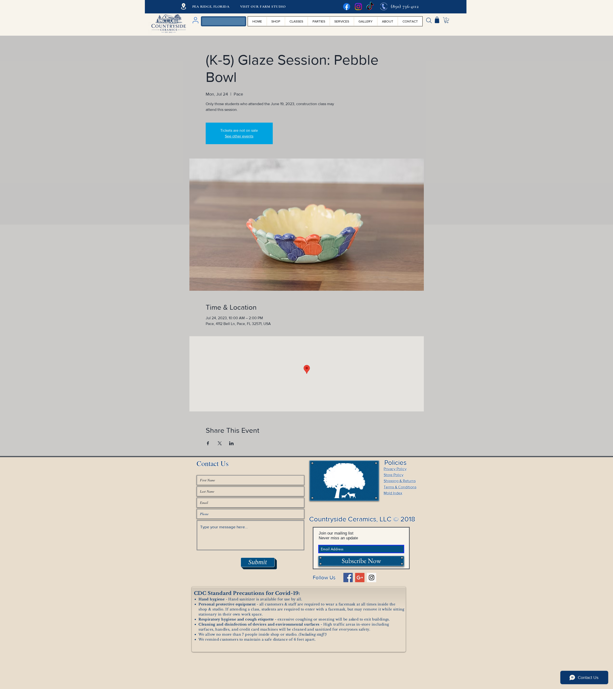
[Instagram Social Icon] (371, 577)
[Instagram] (358, 6)
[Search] (429, 20)
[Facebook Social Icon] (348, 577)
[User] (195, 20)
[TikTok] (370, 6)
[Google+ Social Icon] (359, 577)
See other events (239, 136)
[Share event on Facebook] (208, 443)
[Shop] (437, 19)
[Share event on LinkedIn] (231, 443)
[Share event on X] (219, 443)
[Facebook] (346, 6)
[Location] (183, 6)
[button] (446, 20)
